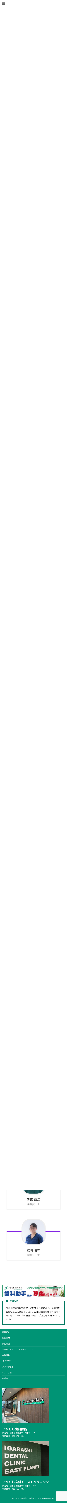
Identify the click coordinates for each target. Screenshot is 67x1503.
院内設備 (6, 1343)
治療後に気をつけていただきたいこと (18, 1349)
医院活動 (6, 1355)
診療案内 (6, 1337)
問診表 (5, 1378)
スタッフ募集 (8, 1366)
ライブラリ (7, 1361)
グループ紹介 (7, 1372)
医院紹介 (6, 1332)
